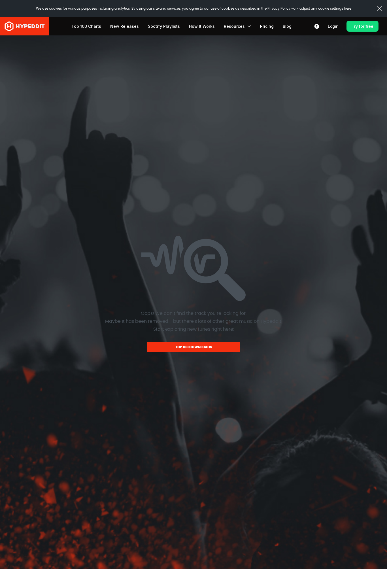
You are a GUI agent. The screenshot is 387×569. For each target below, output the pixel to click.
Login (333, 26)
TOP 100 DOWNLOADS (193, 347)
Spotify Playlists (164, 26)
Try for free (362, 26)
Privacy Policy (278, 8)
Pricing (267, 26)
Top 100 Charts (86, 26)
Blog (287, 26)
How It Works (202, 26)
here (347, 8)
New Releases (124, 26)
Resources (234, 26)
